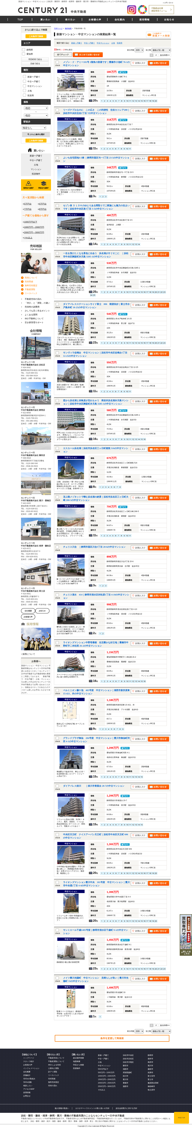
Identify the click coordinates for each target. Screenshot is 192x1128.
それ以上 (28, 237)
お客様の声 (94, 19)
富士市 (150, 1079)
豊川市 (125, 1079)
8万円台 (42, 209)
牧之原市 (151, 1090)
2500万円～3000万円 (106, 1086)
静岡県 (30, 50)
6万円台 (42, 204)
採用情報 (144, 19)
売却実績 (29, 281)
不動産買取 (30, 289)
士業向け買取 (53, 1068)
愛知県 (30, 54)
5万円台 (28, 204)
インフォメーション (31, 1068)
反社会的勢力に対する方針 (126, 1108)
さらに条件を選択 (37, 134)
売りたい (70, 19)
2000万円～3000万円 (34, 232)
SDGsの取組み (29, 1079)
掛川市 (125, 1076)
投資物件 (36, 174)
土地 (113, 43)
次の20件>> (165, 55)
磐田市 (125, 1066)
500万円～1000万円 (106, 1072)
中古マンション (103, 43)
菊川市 (150, 1066)
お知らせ (169, 19)
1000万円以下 (30, 222)
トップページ (28, 1058)
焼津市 (150, 1072)
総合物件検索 (78, 1058)
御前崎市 (151, 1086)
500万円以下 (103, 1069)
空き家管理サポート (34, 322)
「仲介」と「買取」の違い (37, 303)
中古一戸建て (89, 43)
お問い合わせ (168, 2)
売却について (31, 277)
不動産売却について (56, 1058)
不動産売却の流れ (33, 299)
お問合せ (26, 1096)
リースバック (31, 293)
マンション (36, 169)
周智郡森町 (127, 1072)
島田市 (150, 1062)
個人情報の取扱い (62, 1108)
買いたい (45, 19)
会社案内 (120, 19)
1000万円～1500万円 (106, 1076)
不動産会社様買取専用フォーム (159, 9)
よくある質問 (31, 314)
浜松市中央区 (128, 1055)
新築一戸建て (76, 43)
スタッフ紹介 (28, 1061)
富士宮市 (151, 1076)
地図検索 (76, 1061)
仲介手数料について (34, 318)
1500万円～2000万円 (106, 1079)
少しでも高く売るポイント (37, 311)
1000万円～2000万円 (34, 227)
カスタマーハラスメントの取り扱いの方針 (92, 1108)
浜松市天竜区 (128, 1062)
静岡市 (150, 1055)
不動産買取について (56, 1061)
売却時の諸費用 (32, 307)
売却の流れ (52, 1086)
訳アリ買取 (52, 1072)
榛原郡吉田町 (153, 1083)
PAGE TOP (181, 1118)
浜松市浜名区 (128, 1059)
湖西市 (125, 1069)
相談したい (27, 1086)
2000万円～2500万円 (106, 1083)
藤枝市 (150, 1069)
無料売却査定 (31, 285)
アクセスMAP (28, 1089)
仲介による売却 (54, 1065)
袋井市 (150, 1059)
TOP (20, 19)
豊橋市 (125, 1083)
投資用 (119, 43)
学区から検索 (78, 1065)
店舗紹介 (26, 1075)
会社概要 (26, 1072)
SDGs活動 (27, 1082)
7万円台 (28, 209)
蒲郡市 (125, 1086)
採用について (28, 654)
